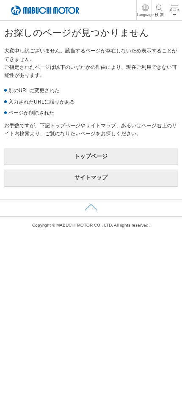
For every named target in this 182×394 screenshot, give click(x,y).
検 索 (159, 15)
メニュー (174, 12)
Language (145, 15)
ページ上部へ (91, 208)
